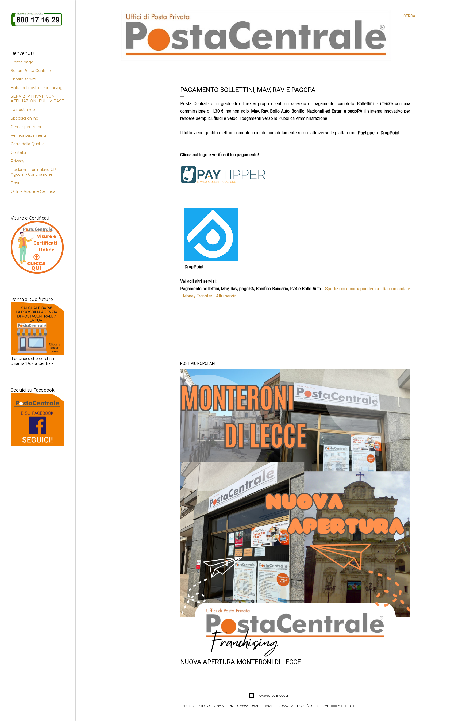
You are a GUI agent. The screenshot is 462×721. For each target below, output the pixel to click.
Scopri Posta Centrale (31, 70)
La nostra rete (24, 109)
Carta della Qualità (27, 143)
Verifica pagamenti (28, 135)
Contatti (18, 152)
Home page (22, 62)
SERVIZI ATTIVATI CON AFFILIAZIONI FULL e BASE (37, 98)
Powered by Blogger (272, 695)
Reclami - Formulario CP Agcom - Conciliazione (33, 172)
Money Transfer (197, 295)
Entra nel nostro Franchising (37, 87)
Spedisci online (24, 118)
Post (15, 183)
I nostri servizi (23, 79)
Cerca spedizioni (26, 126)
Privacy (17, 161)
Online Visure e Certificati (34, 191)
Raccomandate (396, 288)
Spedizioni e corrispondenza (352, 288)
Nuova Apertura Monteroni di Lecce (240, 662)
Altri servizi (226, 295)
